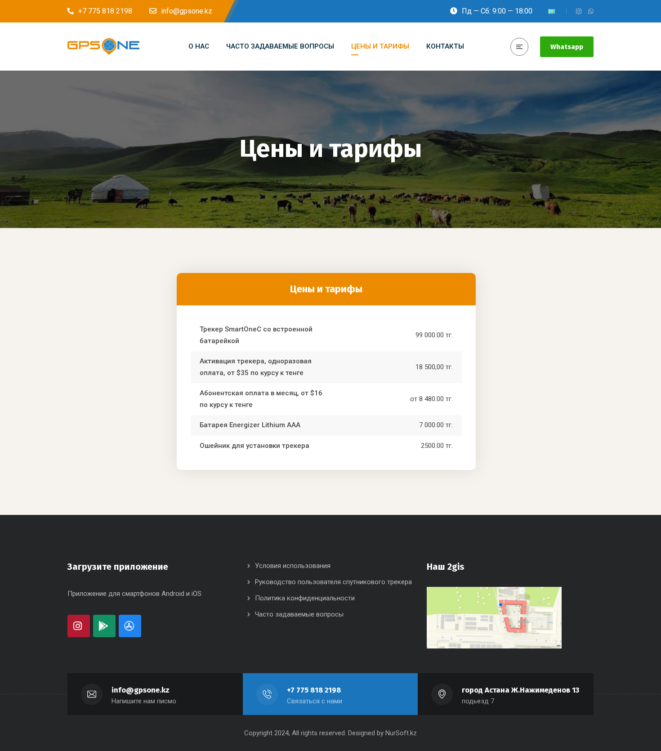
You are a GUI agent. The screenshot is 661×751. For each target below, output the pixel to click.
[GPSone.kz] (103, 46)
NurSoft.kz (401, 733)
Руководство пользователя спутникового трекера (333, 582)
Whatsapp (566, 47)
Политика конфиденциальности (305, 598)
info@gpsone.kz (141, 690)
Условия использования (292, 566)
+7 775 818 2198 (314, 690)
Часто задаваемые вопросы (299, 614)
